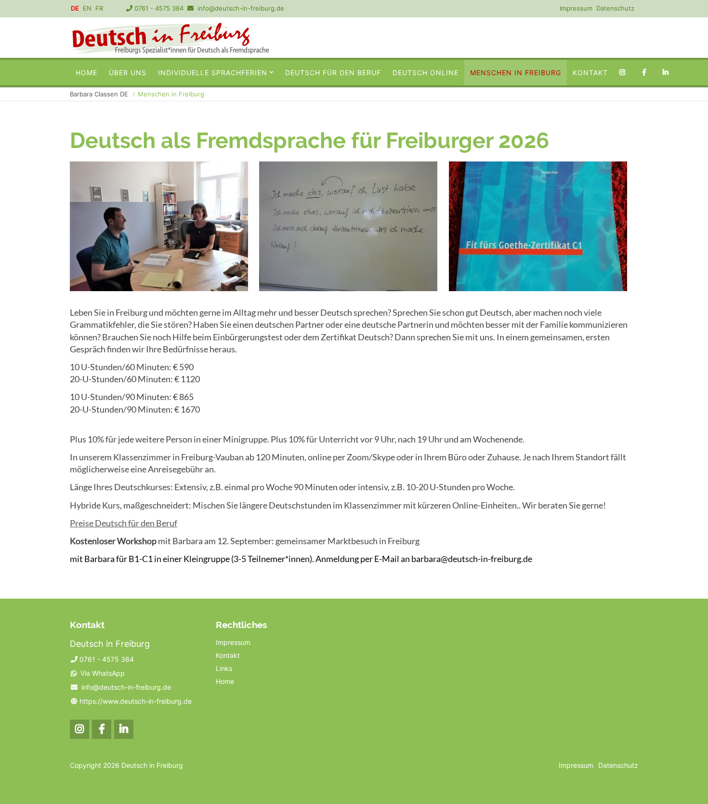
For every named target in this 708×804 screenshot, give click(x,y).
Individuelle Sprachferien (212, 72)
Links (224, 668)
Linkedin (668, 72)
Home (86, 72)
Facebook (646, 72)
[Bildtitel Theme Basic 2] (169, 51)
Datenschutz (615, 8)
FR (99, 8)
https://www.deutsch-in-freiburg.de (135, 701)
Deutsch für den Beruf (333, 72)
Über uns (127, 72)
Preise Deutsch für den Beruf (123, 523)
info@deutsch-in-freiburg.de (240, 8)
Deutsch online (426, 72)
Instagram (624, 72)
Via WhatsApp (102, 673)
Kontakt (609, 38)
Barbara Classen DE (99, 94)
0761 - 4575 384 (159, 8)
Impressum (576, 8)
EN (87, 8)
